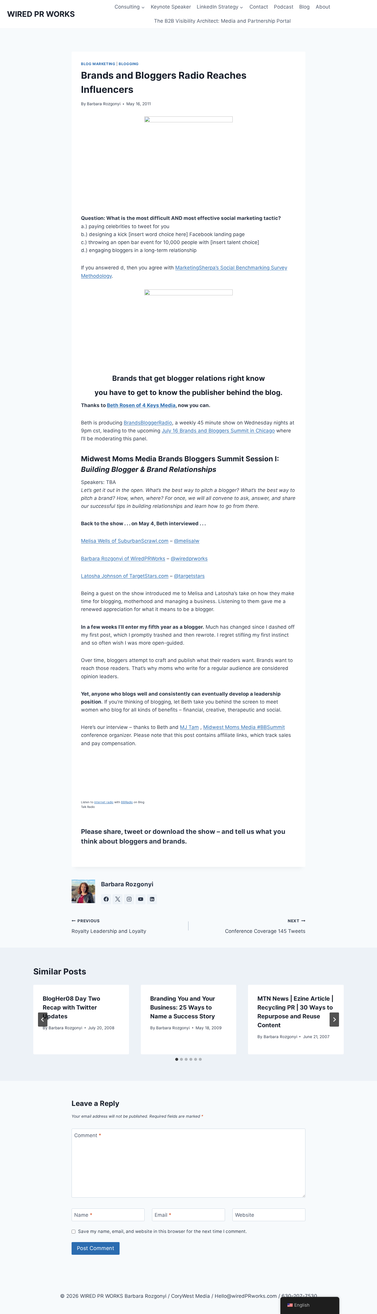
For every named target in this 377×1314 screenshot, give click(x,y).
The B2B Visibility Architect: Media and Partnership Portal (222, 21)
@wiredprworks (189, 559)
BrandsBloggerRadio (148, 423)
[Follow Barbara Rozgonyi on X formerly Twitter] (118, 899)
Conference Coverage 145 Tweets (265, 926)
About (323, 7)
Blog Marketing (98, 64)
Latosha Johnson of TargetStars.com (124, 576)
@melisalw (186, 541)
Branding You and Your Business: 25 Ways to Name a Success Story (182, 1007)
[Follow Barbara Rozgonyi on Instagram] (129, 899)
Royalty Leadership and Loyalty (109, 926)
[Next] (334, 1019)
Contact (258, 7)
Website (244, 1215)
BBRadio (127, 802)
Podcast (283, 7)
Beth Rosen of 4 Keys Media (141, 405)
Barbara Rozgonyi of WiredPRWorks (123, 559)
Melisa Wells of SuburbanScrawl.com (124, 541)
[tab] (176, 1059)
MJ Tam (189, 727)
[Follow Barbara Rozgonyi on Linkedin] (152, 899)
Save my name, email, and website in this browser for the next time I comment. (162, 1231)
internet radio (103, 802)
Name (83, 1215)
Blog (304, 7)
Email (163, 1215)
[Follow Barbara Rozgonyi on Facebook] (106, 899)
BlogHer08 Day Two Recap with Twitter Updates (71, 1007)
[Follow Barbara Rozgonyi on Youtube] (140, 899)
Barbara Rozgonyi (103, 103)
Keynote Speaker (171, 7)
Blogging (129, 64)
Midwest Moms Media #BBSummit (244, 727)
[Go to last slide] (42, 1019)
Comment (87, 1135)
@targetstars (189, 576)
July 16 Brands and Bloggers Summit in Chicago (218, 431)
